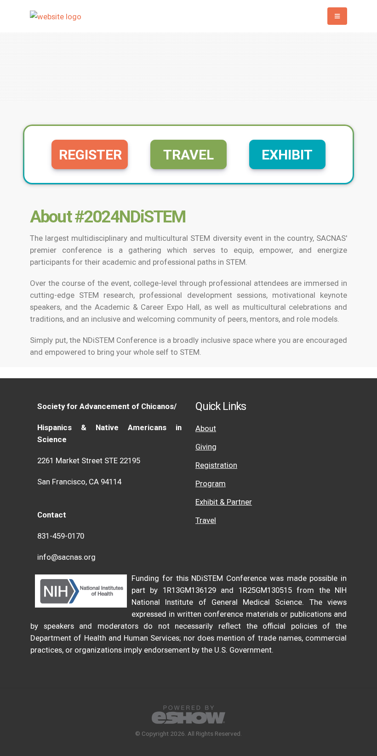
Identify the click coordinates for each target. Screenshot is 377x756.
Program (210, 483)
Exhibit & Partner (223, 501)
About (205, 428)
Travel (205, 520)
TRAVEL (188, 155)
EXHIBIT (287, 155)
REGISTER (90, 155)
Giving (206, 446)
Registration (216, 465)
